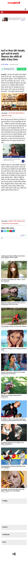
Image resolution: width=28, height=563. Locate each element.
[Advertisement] (14, 35)
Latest (4, 542)
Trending (4, 501)
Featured (4, 527)
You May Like (5, 534)
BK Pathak (5, 64)
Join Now (22, 69)
